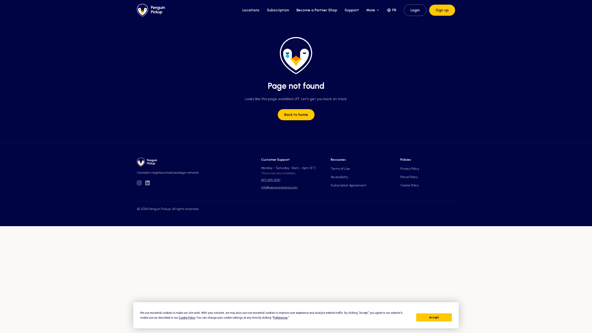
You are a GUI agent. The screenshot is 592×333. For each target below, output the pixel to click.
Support (352, 10)
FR (394, 10)
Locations (250, 10)
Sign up (442, 10)
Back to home (296, 114)
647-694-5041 (270, 180)
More (370, 10)
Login (415, 10)
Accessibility (339, 177)
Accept (434, 317)
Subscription (278, 10)
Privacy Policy (409, 169)
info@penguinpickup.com (279, 187)
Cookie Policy (409, 185)
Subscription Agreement (348, 185)
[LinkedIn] (147, 183)
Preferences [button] (280, 317)
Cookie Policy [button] (187, 317)
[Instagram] (139, 183)
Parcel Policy (409, 177)
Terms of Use (340, 169)
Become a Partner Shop (316, 10)
